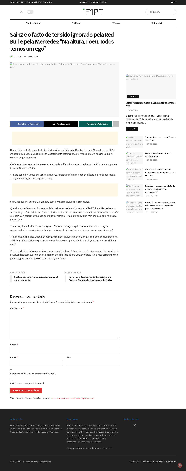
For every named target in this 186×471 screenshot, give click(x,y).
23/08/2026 (152, 212)
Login (173, 2)
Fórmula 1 (133, 97)
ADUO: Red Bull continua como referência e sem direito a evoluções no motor (160, 172)
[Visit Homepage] (93, 12)
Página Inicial (33, 23)
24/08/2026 (152, 196)
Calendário (157, 23)
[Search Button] (173, 12)
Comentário (17, 308)
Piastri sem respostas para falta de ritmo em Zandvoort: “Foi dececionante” (160, 189)
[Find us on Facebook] (11, 12)
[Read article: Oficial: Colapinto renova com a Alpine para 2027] (134, 158)
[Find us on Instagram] (16, 12)
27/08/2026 (152, 144)
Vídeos (116, 23)
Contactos (47, 2)
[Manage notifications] (180, 465)
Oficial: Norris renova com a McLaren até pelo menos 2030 (151, 104)
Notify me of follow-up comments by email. (33, 374)
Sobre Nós (14, 2)
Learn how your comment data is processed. (72, 398)
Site (69, 357)
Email (14, 357)
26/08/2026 (152, 179)
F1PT (20, 56)
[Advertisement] (65, 138)
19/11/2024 (33, 56)
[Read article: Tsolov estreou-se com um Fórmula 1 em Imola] (134, 142)
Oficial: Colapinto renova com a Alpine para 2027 (158, 155)
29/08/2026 (132, 110)
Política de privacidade (31, 2)
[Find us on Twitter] (21, 12)
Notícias (76, 23)
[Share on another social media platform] (116, 124)
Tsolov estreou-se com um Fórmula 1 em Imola (160, 139)
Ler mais (133, 129)
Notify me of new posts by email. (27, 383)
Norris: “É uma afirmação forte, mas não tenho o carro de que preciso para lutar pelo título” (160, 205)
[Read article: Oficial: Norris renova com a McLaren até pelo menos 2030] (151, 86)
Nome (14, 344)
